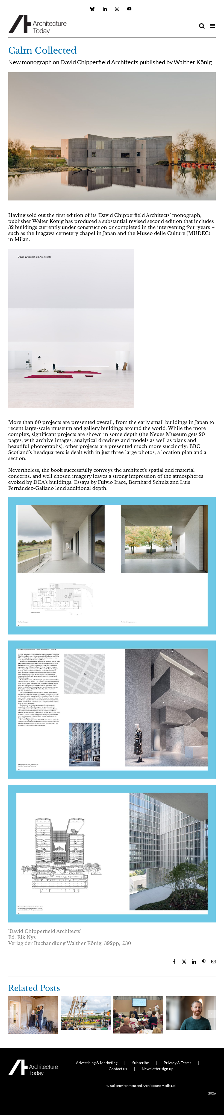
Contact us (118, 1068)
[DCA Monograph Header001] (112, 74)
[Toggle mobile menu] (213, 26)
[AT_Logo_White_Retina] (33, 1062)
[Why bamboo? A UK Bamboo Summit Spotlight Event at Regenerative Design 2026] (86, 999)
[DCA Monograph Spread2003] (112, 643)
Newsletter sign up (157, 1068)
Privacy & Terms (177, 1062)
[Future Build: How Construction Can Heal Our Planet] (191, 999)
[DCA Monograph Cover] (71, 251)
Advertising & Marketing (96, 1062)
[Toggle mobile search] (202, 26)
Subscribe (140, 1062)
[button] (12, 1014)
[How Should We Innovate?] (138, 999)
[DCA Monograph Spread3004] (112, 499)
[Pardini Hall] (33, 999)
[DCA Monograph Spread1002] (112, 787)
